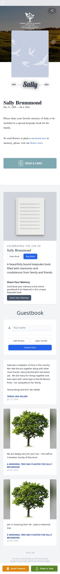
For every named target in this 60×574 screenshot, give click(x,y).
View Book (14, 256)
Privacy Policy (21, 561)
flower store (36, 143)
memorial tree (38, 138)
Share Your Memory (19, 297)
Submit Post (30, 347)
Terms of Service (38, 561)
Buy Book (30, 256)
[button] (30, 429)
